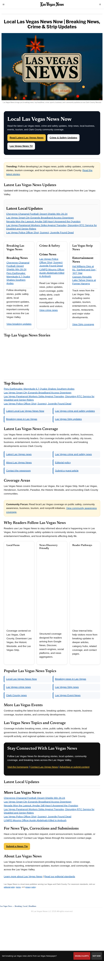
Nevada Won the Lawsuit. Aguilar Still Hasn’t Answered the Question (43, 221)
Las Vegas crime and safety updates (75, 411)
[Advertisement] (52, 358)
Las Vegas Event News (68, 695)
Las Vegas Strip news (67, 687)
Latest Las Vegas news (19, 454)
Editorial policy (63, 462)
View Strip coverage (83, 324)
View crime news (48, 310)
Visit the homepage (17, 767)
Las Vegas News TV (21, 146)
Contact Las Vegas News (44, 767)
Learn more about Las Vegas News (23, 876)
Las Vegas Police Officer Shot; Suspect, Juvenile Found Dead (40, 232)
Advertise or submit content (74, 767)
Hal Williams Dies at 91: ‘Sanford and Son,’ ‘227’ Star (84, 269)
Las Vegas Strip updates (68, 419)
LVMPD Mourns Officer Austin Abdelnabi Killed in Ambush (51, 273)
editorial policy (9, 887)
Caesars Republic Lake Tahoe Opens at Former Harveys (84, 280)
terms (18, 887)
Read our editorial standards (59, 876)
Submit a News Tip (17, 846)
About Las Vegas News (19, 462)
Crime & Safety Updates (63, 137)
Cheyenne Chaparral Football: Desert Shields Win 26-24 (36, 214)
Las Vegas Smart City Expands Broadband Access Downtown (40, 217)
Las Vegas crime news (18, 687)
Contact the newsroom (18, 470)
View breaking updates (18, 324)
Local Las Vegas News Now (21, 679)
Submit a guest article (67, 470)
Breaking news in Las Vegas (21, 419)
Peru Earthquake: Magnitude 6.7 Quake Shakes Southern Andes (39, 388)
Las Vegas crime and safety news (73, 454)
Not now (97, 956)
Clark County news (16, 695)
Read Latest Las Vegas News (27, 137)
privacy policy (30, 887)
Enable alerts (82, 956)
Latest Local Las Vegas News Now (25, 411)
